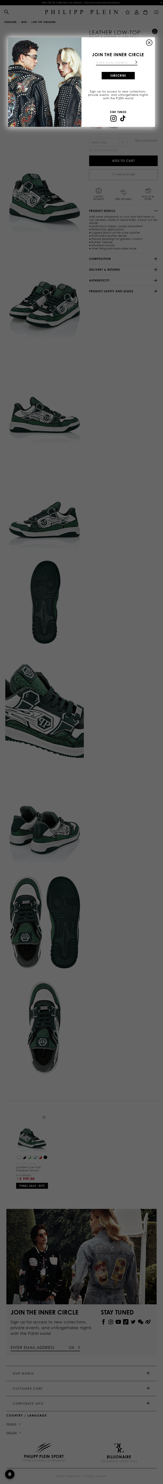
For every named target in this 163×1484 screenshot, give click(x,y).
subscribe (118, 75)
